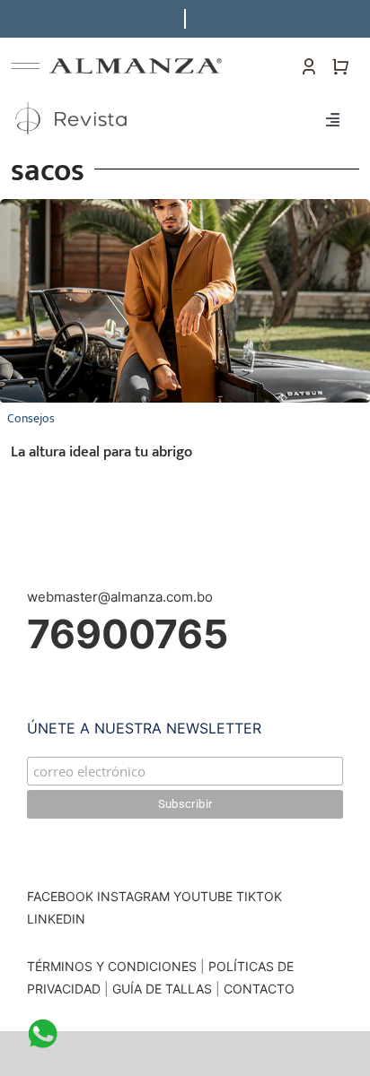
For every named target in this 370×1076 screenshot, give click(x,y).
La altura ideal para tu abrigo (101, 451)
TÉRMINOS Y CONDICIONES (112, 966)
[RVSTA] (73, 101)
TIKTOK (259, 896)
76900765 (127, 634)
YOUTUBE (203, 896)
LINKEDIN (56, 918)
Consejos (31, 418)
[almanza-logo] (136, 65)
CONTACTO (259, 988)
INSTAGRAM (133, 896)
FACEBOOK (60, 896)
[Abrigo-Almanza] (185, 205)
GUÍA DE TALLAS (164, 988)
